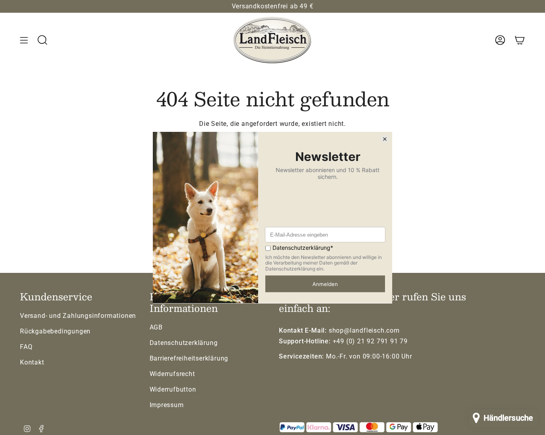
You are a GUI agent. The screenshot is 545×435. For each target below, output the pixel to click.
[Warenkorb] (519, 40)
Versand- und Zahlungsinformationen (78, 315)
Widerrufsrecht (172, 374)
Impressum (167, 405)
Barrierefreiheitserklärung (189, 358)
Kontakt (32, 362)
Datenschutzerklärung (184, 343)
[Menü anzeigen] (24, 40)
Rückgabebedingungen (55, 331)
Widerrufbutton (173, 389)
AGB (156, 327)
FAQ (26, 347)
